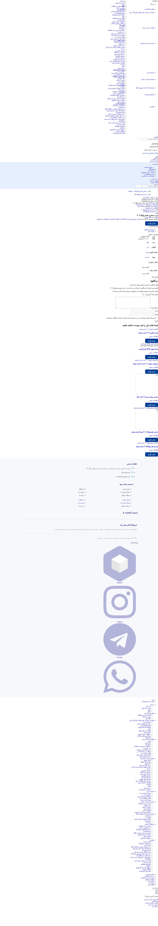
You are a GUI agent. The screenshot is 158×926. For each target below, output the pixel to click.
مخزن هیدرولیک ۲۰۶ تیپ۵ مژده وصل (144, 432)
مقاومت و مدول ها (145, 789)
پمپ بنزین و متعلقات (118, 76)
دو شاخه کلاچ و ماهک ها (117, 95)
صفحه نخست (126, 489)
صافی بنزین (121, 81)
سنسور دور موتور (119, 54)
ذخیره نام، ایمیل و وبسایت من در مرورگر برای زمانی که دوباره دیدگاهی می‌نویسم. (131, 318)
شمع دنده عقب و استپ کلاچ (116, 98)
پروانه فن (122, 28)
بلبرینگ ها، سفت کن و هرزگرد (116, 110)
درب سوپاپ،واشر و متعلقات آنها (115, 109)
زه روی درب (121, 32)
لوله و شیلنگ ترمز (119, 75)
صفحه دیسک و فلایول (118, 100)
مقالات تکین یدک (125, 492)
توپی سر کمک (120, 8)
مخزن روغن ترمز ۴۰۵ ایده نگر (147, 397)
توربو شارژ (121, 107)
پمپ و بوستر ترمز (119, 69)
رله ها (123, 49)
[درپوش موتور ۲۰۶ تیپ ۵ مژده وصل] (146, 360)
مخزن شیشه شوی (145, 756)
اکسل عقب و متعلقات (118, 6)
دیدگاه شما (154, 308)
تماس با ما (81, 492)
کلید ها (123, 64)
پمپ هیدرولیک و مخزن (118, 11)
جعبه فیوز (122, 44)
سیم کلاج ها (121, 97)
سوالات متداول (126, 495)
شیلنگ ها (122, 121)
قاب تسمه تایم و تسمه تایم (117, 122)
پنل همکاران (154, 179)
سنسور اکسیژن (120, 51)
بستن (156, 889)
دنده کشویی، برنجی (119, 93)
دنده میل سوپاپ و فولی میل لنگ (115, 116)
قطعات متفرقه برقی (118, 63)
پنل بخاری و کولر (119, 42)
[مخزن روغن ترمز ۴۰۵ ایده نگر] (146, 393)
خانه (156, 203)
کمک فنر (148, 718)
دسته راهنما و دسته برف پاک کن (115, 47)
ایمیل (156, 314)
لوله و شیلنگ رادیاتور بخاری (116, 88)
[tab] (149, 229)
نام (156, 311)
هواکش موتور (120, 131)
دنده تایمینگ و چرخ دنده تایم (116, 114)
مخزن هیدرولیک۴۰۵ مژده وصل (147, 446)
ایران (147, 252)
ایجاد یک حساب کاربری (151, 899)
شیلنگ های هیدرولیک (118, 15)
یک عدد (147, 257)
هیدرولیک (122, 25)
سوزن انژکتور (120, 80)
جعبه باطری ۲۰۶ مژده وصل (148, 333)
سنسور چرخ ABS (119, 52)
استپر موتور (121, 40)
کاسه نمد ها (121, 102)
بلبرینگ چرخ (121, 9)
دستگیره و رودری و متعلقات (116, 30)
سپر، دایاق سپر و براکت (117, 33)
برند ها (153, 203)
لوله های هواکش (120, 126)
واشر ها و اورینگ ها (119, 133)
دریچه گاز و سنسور (119, 45)
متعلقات (122, 128)
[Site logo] (156, 137)
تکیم (123, 4)
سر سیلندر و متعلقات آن (117, 117)
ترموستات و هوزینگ (119, 105)
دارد (148, 247)
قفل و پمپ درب (120, 37)
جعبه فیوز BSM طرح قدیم (148, 349)
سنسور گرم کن (120, 57)
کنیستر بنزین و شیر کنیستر (116, 85)
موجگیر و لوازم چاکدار (118, 23)
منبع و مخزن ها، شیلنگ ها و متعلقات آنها (125, 219)
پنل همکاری (154, 159)
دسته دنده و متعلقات (118, 91)
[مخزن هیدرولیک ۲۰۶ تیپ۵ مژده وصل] (146, 408)
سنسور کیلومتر (120, 56)
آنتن (123, 25)
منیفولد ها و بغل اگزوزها (117, 129)
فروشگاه (81, 489)
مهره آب (148, 822)
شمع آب (122, 86)
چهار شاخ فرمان (120, 13)
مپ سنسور (121, 68)
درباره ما (81, 495)
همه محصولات (107, 219)
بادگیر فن (122, 26)
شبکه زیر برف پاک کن (118, 35)
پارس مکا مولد (120, 3)
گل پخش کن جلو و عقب (117, 39)
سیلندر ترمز (121, 71)
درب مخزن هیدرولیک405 (150, 211)
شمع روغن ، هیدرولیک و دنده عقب (114, 119)
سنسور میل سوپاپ (119, 59)
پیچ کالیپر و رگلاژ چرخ (118, 73)
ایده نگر (122, 1)
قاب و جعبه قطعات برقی (117, 61)
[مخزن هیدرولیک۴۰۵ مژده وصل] (148, 443)
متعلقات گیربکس (145, 838)
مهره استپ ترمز (146, 800)
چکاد (149, 711)
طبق (123, 16)
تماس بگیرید (151, 223)
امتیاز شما (154, 294)
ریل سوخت (121, 78)
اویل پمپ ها (121, 103)
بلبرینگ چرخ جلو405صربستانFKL (148, 206)
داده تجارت (99, 538)
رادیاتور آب (121, 90)
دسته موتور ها (120, 112)
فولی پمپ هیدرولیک (119, 18)
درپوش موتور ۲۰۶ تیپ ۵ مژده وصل (145, 364)
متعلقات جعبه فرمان (118, 21)
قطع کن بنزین (120, 83)
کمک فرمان (121, 20)
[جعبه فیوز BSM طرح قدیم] (149, 344)
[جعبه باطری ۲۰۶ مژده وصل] (149, 329)
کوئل (123, 66)
